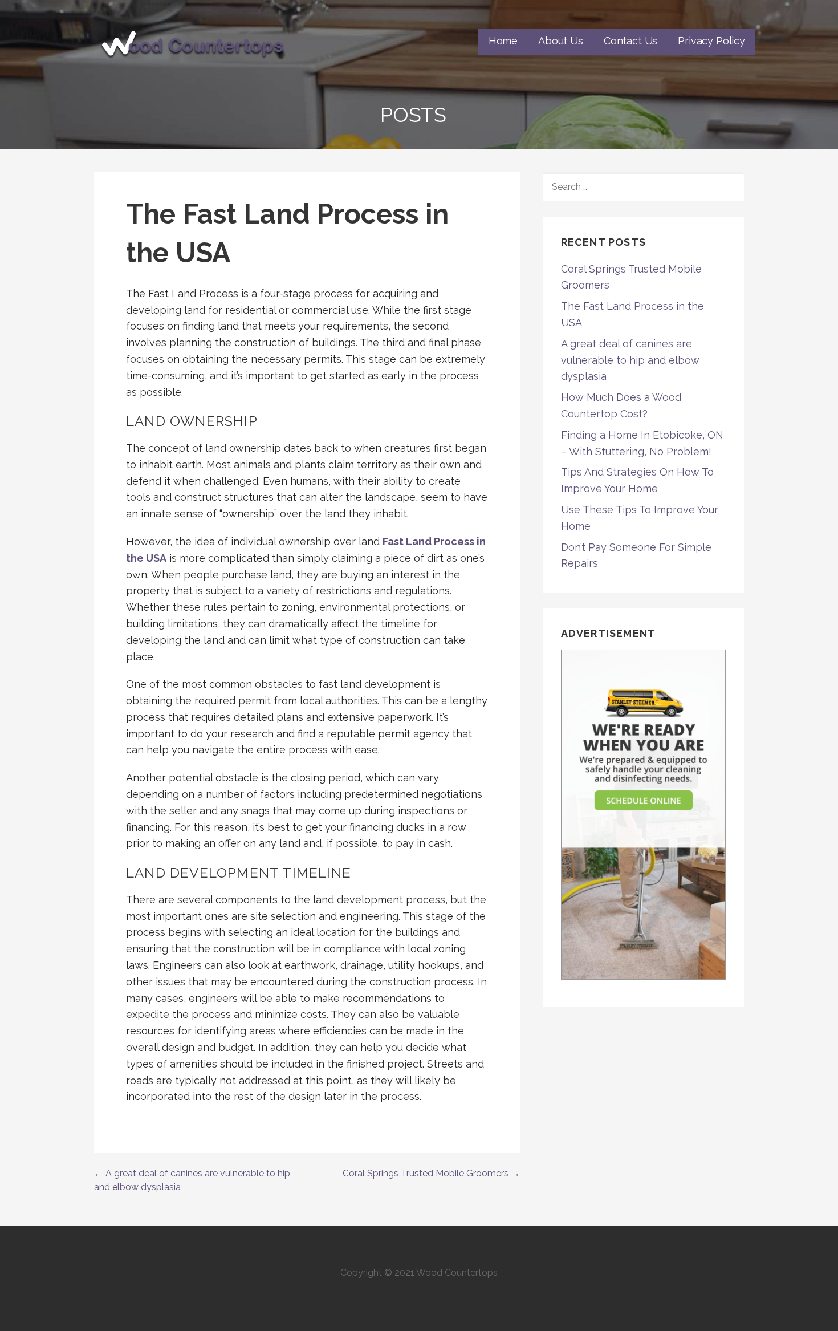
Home (503, 41)
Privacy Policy (711, 41)
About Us (560, 41)
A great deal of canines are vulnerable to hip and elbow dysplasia (630, 360)
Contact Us (630, 41)
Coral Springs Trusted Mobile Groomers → (431, 1173)
